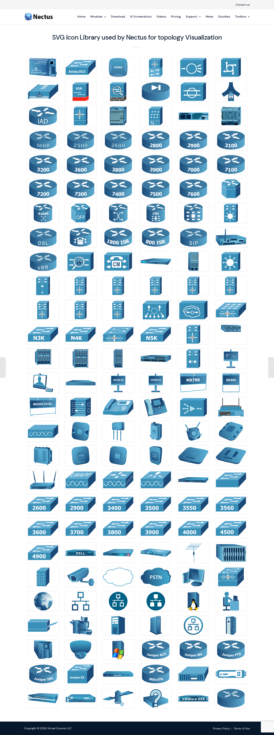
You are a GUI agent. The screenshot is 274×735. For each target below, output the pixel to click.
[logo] (39, 16)
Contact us (243, 4)
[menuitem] (242, 5)
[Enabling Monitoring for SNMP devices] (3, 367)
